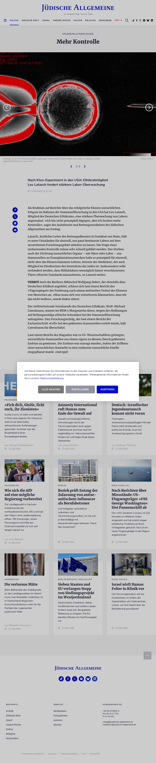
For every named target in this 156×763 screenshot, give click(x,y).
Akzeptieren (107, 389)
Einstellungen (80, 389)
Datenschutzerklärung (52, 378)
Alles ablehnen (51, 389)
